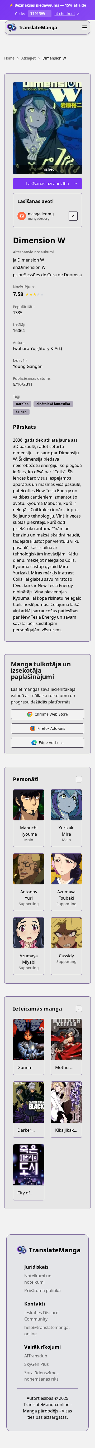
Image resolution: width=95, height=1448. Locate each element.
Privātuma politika (42, 1290)
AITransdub (35, 1356)
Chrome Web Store (51, 714)
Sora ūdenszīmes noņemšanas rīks (41, 1376)
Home (9, 58)
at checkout (65, 13)
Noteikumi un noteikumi (37, 1279)
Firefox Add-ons (51, 728)
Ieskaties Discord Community (41, 1316)
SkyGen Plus (36, 1364)
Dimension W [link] (54, 58)
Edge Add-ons (51, 742)
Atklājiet (28, 58)
